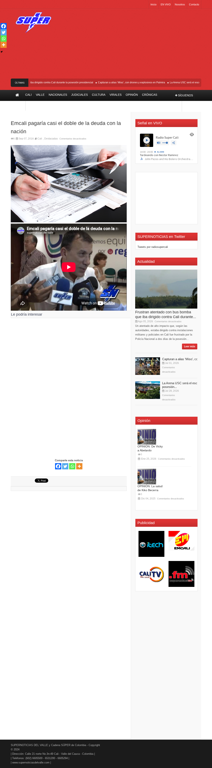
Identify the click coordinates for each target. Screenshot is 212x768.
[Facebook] (58, 466)
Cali (39, 138)
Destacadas (51, 138)
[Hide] (1, 51)
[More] (79, 466)
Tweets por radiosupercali (152, 246)
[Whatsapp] (72, 466)
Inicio (154, 4)
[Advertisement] (132, 45)
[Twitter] (65, 466)
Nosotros (180, 4)
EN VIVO (166, 4)
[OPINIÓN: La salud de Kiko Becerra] (146, 476)
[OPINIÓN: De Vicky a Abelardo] (146, 437)
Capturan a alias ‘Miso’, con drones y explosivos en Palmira (123, 82)
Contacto (194, 4)
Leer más (189, 346)
